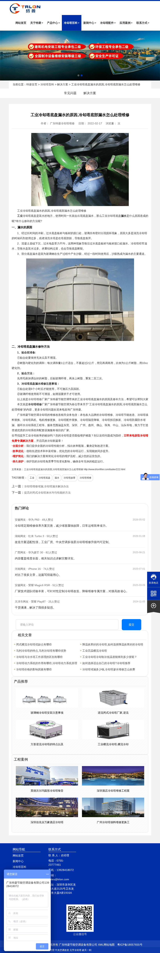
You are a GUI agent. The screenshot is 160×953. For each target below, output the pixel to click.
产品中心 (52, 22)
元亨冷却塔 (75, 950)
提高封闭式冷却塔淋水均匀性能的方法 (47, 492)
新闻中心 (88, 22)
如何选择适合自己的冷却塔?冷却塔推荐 (106, 663)
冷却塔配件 (107, 22)
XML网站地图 (106, 944)
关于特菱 (35, 22)
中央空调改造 (62, 950)
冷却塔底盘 (44, 477)
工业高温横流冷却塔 (94, 650)
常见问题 (70, 93)
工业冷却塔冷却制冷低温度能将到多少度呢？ (109, 656)
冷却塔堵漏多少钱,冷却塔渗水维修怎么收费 (108, 669)
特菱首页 (31, 84)
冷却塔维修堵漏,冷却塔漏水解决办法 (46, 486)
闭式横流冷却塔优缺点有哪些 (34, 644)
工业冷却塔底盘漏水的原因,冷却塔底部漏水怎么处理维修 (53, 469)
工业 (20, 210)
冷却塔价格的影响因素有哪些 (34, 669)
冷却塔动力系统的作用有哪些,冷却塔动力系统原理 (46, 663)
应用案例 (125, 22)
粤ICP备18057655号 (129, 944)
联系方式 (141, 22)
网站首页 (20, 22)
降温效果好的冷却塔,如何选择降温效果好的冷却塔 (112, 644)
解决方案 (62, 84)
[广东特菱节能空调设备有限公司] (25, 11)
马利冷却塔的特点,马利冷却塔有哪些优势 (41, 650)
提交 (131, 624)
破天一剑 (86, 950)
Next (4, 55)
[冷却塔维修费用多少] (80, 56)
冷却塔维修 (35, 399)
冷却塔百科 (70, 22)
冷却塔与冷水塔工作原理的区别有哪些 (39, 656)
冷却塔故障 (69, 477)
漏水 (57, 477)
